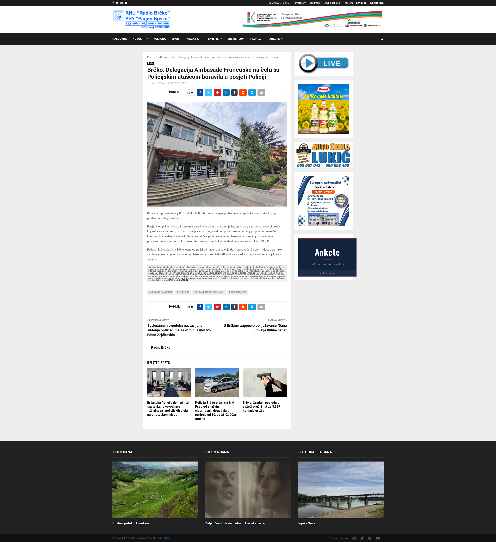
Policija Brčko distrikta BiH (209, 292)
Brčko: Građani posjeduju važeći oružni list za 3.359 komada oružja (261, 407)
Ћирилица (377, 2)
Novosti (139, 38)
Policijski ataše (237, 292)
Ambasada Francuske (160, 292)
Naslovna (119, 38)
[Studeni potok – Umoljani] (155, 490)
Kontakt (345, 538)
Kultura (159, 38)
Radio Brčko (157, 83)
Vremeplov (235, 38)
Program (348, 3)
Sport (176, 38)
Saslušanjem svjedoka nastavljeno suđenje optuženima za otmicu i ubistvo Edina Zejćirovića (179, 330)
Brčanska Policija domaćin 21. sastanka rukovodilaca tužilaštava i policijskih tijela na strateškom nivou (168, 409)
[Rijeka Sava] (341, 490)
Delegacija (183, 292)
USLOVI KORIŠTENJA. (178, 280)
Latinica (361, 2)
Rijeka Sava (306, 523)
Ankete (274, 38)
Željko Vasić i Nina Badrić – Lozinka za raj (235, 523)
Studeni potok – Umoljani (130, 523)
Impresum (300, 3)
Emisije (213, 38)
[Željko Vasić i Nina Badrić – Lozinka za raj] (248, 490)
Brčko (150, 63)
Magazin (193, 38)
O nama (332, 538)
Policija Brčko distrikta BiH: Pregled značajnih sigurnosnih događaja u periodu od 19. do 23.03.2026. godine (216, 411)
